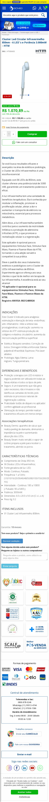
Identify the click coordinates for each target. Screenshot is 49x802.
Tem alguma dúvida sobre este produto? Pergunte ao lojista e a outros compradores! (21, 549)
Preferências (24, 797)
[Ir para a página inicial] (16, 8)
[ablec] (12, 582)
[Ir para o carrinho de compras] (44, 8)
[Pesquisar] (43, 15)
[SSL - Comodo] (36, 582)
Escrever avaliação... (12, 541)
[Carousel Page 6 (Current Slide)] (28, 95)
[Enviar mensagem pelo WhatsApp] (34, 8)
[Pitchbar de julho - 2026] (24, 2)
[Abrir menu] (4, 8)
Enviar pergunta (10, 566)
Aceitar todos (24, 792)
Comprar (32, 134)
